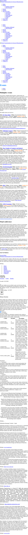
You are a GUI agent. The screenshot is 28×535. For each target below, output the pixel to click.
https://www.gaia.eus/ (8, 466)
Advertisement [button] (3, 379)
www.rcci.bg (7, 533)
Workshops (7, 16)
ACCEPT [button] (10, 290)
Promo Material (8, 15)
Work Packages (8, 7)
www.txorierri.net (8, 447)
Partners (4, 10)
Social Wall (5, 18)
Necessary (4, 312)
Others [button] (1, 385)
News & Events (6, 11)
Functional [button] (2, 360)
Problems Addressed (9, 6)
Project (4, 5)
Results (4, 9)
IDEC (4, 185)
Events (6, 17)
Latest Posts (8, 12)
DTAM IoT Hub (15, 178)
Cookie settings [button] (3, 290)
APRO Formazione (7, 204)
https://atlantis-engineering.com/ (12, 504)
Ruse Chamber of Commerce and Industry (13, 148)
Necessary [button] (2, 310)
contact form (4, 248)
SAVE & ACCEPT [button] (4, 390)
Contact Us (5, 20)
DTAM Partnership (7, 166)
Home (4, 4)
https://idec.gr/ (7, 486)
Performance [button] (2, 367)
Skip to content (3, 0)
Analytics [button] (2, 373)
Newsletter (7, 14)
